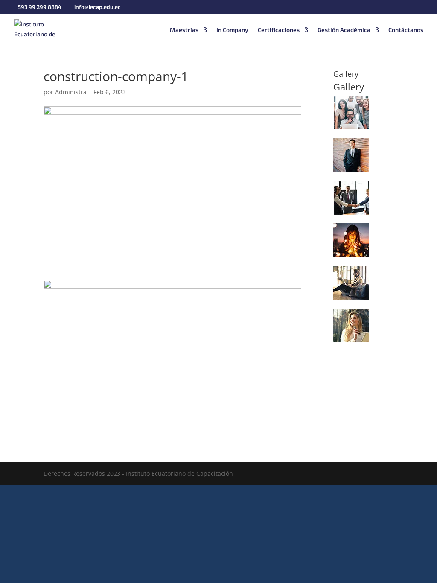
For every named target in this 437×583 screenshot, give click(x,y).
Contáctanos (405, 30)
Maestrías (184, 30)
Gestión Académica (344, 30)
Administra (71, 92)
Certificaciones (279, 30)
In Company (232, 30)
